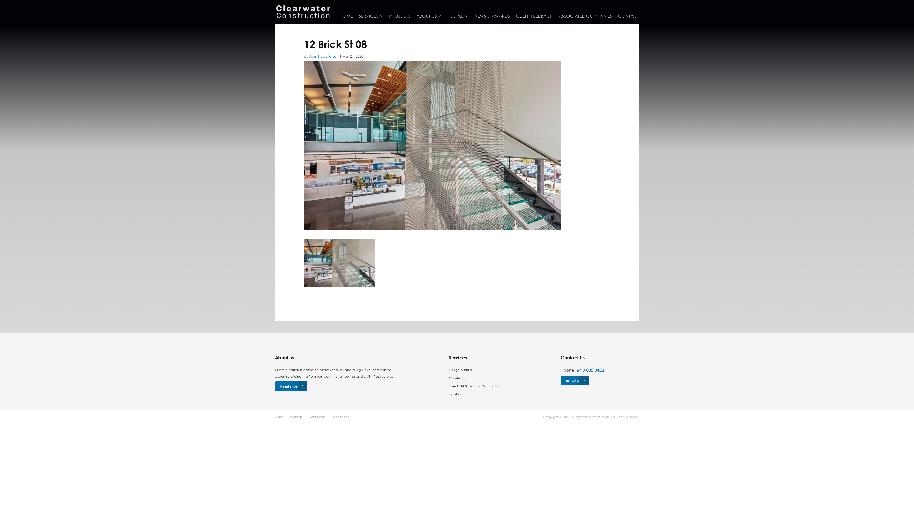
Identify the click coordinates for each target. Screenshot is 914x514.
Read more (289, 386)
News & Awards (492, 16)
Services (368, 16)
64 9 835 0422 (590, 370)
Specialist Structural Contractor (474, 386)
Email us (573, 380)
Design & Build (460, 370)
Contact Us (316, 417)
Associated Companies (585, 16)
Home (346, 16)
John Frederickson (323, 56)
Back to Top (341, 417)
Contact (628, 16)
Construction (459, 378)
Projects (399, 16)
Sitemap (296, 417)
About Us (427, 16)
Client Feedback (534, 16)
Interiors (455, 394)
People (455, 16)
